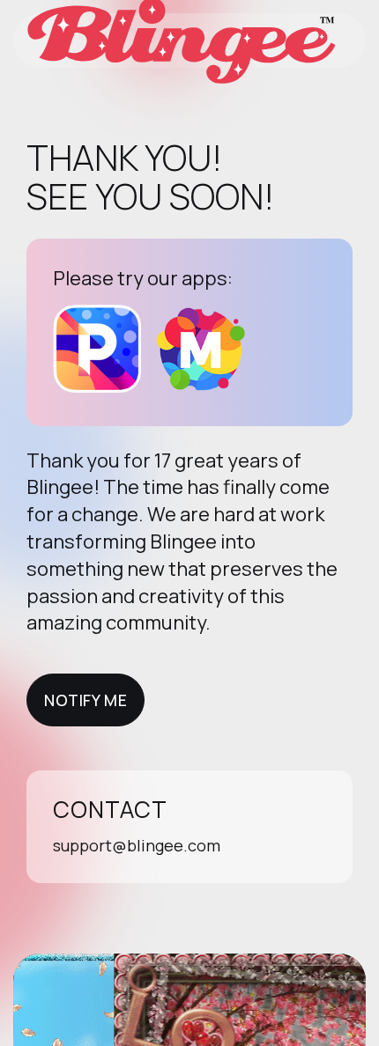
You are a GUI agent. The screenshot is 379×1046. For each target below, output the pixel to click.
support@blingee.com (136, 845)
